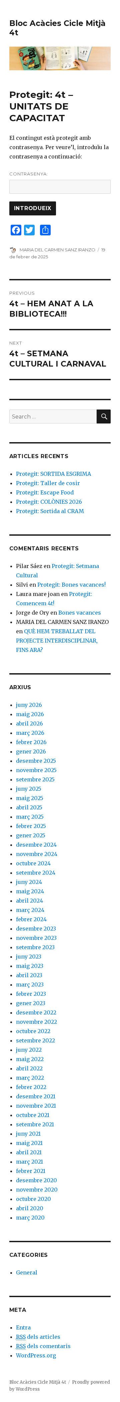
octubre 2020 (33, 1199)
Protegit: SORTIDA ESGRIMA (53, 473)
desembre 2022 (36, 1012)
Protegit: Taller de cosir (48, 483)
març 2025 (30, 816)
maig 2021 (29, 1143)
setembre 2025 (35, 779)
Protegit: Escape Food (45, 492)
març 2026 (30, 732)
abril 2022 (29, 1068)
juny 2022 (29, 1049)
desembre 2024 (36, 844)
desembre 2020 (36, 1180)
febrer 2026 (31, 742)
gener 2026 (31, 751)
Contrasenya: (28, 173)
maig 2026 (30, 714)
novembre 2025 (36, 770)
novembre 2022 (36, 1021)
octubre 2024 (33, 863)
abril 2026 (29, 723)
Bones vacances (79, 612)
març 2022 (30, 1077)
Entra (23, 1327)
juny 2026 (29, 704)
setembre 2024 (35, 872)
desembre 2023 (36, 928)
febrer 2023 (31, 993)
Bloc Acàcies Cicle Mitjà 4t (37, 1382)
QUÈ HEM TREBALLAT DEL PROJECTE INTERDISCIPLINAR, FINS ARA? (57, 640)
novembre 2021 (36, 1105)
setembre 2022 (35, 1040)
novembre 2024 (36, 854)
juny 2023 (28, 956)
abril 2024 (29, 900)
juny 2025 (28, 788)
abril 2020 (29, 1208)
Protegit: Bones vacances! (71, 584)
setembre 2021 (35, 1124)
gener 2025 (30, 835)
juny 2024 (29, 882)
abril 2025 (29, 807)
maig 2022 (30, 1059)
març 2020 (30, 1217)
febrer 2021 (30, 1171)
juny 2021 (28, 1133)
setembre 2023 (35, 947)
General (26, 1272)
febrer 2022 (31, 1087)
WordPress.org (36, 1355)
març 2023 (30, 984)
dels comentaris (43, 1346)
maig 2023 (29, 966)
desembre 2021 (35, 1096)
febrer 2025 (31, 826)
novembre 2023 (36, 938)
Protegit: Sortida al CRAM (50, 511)
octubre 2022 (33, 1031)
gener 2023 (30, 1003)
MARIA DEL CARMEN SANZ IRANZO (57, 249)
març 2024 (30, 910)
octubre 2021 (32, 1115)
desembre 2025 (36, 760)
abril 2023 (29, 975)
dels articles (38, 1336)
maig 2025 (29, 798)
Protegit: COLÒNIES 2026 (49, 501)
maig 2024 (30, 891)
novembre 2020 (37, 1189)
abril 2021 (29, 1152)
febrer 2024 (31, 919)
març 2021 (29, 1161)
